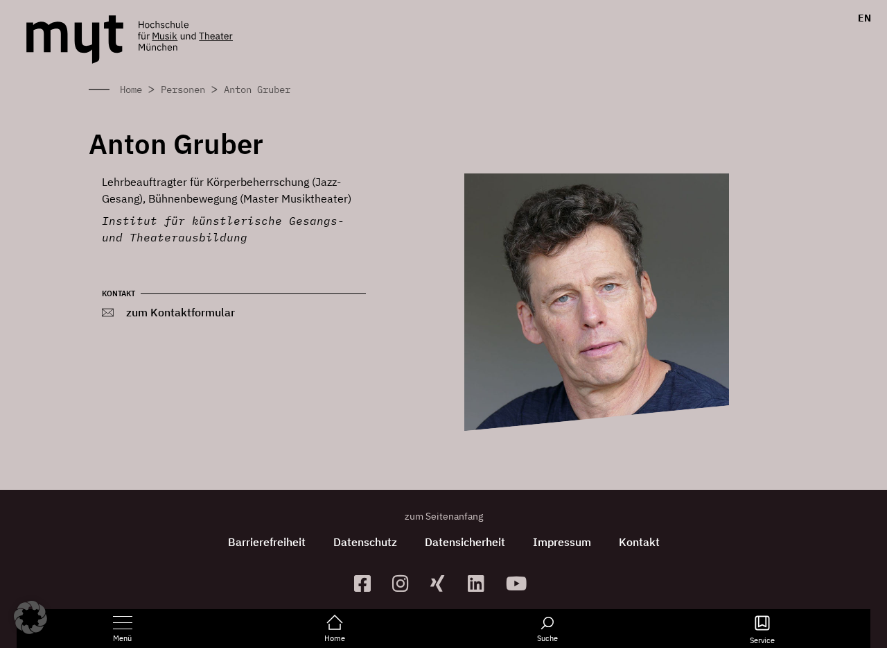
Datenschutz (365, 542)
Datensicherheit (465, 542)
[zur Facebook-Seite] (367, 583)
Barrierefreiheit (267, 542)
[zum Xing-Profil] (443, 583)
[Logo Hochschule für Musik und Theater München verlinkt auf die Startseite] (74, 39)
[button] (30, 617)
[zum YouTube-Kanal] (519, 583)
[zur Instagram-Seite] (405, 583)
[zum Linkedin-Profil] (481, 583)
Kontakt (639, 542)
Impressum (562, 542)
